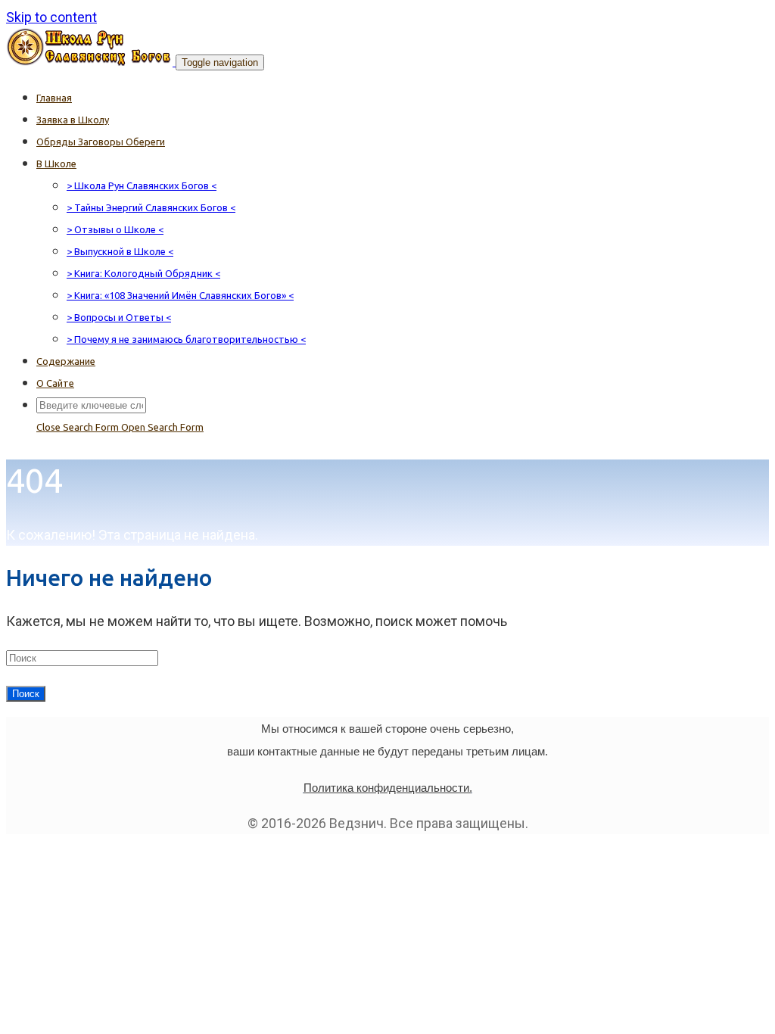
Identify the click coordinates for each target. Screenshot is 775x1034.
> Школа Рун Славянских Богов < (141, 185)
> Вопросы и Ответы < (119, 317)
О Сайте (55, 383)
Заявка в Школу (72, 119)
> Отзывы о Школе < (115, 229)
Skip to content (51, 17)
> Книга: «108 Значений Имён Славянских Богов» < (180, 295)
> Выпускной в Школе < (120, 251)
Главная (54, 97)
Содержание (65, 361)
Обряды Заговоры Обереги (100, 141)
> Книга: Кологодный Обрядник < (143, 273)
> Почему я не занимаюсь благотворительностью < (186, 339)
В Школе (56, 163)
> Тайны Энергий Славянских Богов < (151, 207)
